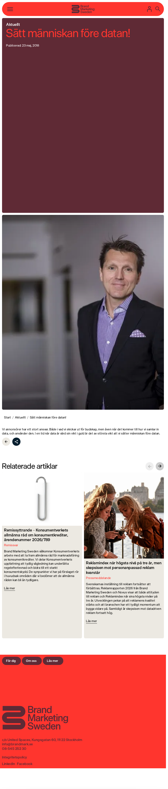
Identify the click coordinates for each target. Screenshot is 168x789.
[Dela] (16, 442)
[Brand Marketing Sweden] (83, 9)
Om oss (31, 660)
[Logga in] (149, 9)
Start (7, 417)
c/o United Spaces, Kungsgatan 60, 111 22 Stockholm (42, 740)
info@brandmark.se (17, 744)
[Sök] (158, 9)
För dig (11, 660)
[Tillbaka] (6, 442)
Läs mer (52, 660)
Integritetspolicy (14, 757)
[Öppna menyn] (10, 9)
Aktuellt (20, 417)
